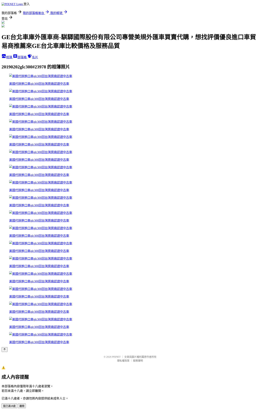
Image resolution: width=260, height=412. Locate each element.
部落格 (22, 57)
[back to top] (5, 349)
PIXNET (116, 356)
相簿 (9, 57)
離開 (21, 406)
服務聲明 (138, 360)
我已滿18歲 (9, 406)
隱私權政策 (123, 360)
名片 (35, 57)
